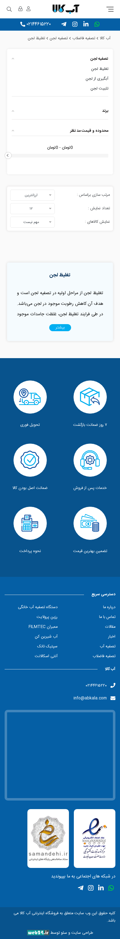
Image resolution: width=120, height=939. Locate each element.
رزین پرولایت (47, 617)
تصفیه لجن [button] (99, 59)
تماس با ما (107, 617)
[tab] (60, 59)
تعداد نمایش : (99, 208)
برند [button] (105, 111)
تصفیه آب (107, 646)
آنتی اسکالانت (46, 656)
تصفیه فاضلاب (104, 656)
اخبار (111, 637)
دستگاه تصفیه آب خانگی (38, 607)
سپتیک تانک (47, 646)
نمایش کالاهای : (97, 222)
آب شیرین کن (46, 637)
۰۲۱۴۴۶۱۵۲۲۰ (39, 24)
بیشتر (60, 327)
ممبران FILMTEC (43, 627)
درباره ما (109, 607)
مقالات (110, 627)
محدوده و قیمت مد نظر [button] (89, 131)
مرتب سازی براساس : (93, 195)
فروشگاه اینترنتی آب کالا (38, 913)
